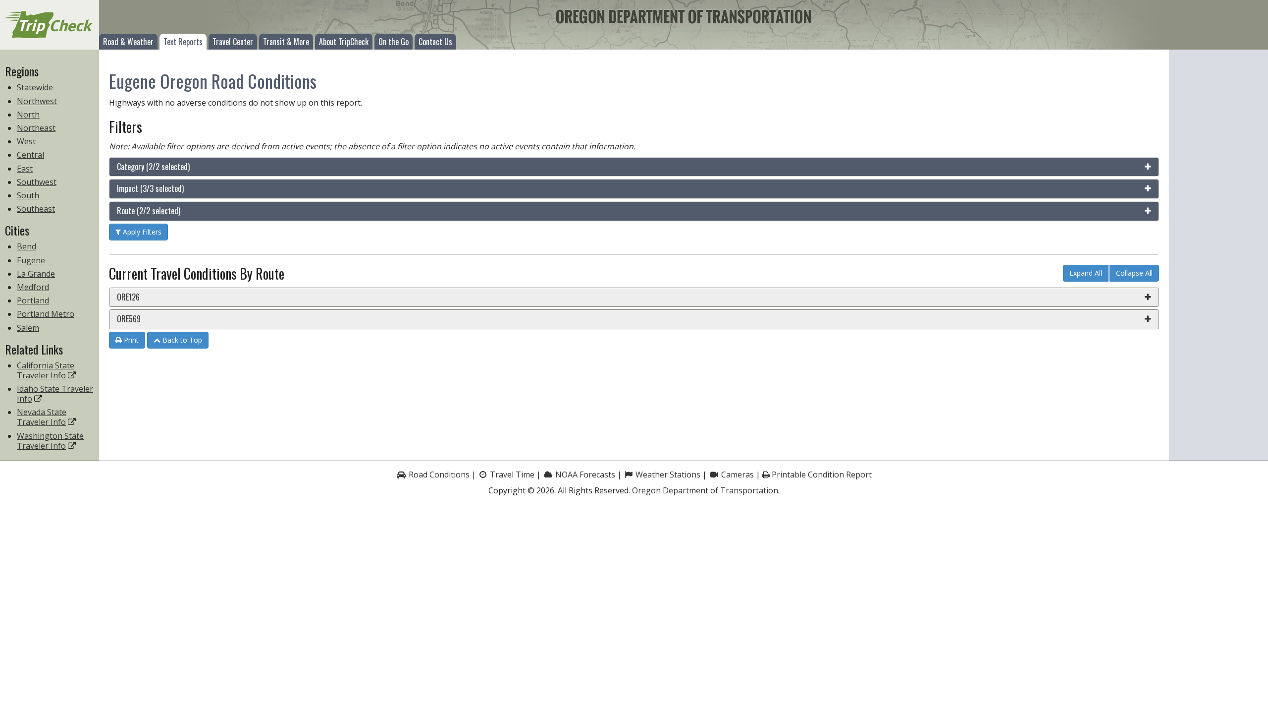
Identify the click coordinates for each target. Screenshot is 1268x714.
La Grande (36, 273)
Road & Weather (128, 42)
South (28, 195)
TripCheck (49, 25)
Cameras (736, 474)
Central (30, 154)
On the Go (393, 42)
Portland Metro (45, 313)
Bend (26, 246)
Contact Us (435, 42)
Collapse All (1134, 273)
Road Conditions (438, 474)
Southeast (36, 208)
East (25, 168)
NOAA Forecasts (584, 474)
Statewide (35, 87)
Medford (33, 287)
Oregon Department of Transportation (705, 490)
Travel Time (511, 474)
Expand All (1085, 273)
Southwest (36, 182)
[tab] (634, 167)
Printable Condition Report (821, 474)
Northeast (36, 127)
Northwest (37, 101)
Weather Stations (667, 474)
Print (130, 340)
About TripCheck (344, 42)
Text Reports (183, 42)
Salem (28, 327)
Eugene (31, 260)
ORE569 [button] (129, 319)
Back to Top (181, 340)
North (28, 114)
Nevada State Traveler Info (41, 417)
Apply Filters (141, 232)
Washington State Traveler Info (50, 440)
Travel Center (232, 42)
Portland (33, 300)
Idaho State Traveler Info (55, 393)
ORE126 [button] (128, 297)
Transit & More (286, 42)
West (26, 141)
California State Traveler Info (45, 370)
